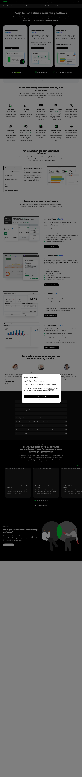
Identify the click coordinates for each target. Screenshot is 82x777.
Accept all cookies (41, 396)
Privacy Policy (27, 391)
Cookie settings (41, 399)
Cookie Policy (51, 390)
